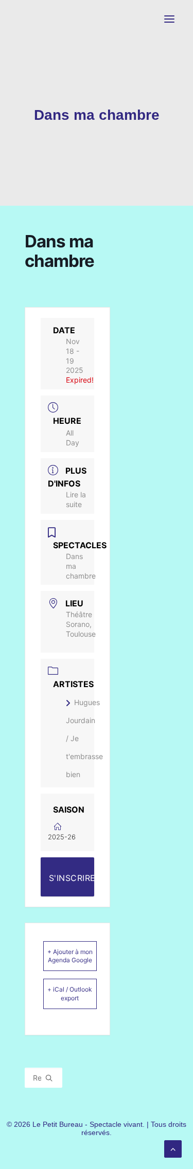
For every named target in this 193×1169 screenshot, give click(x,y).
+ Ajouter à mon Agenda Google (70, 956)
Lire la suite (76, 499)
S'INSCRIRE (72, 878)
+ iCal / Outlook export (69, 993)
